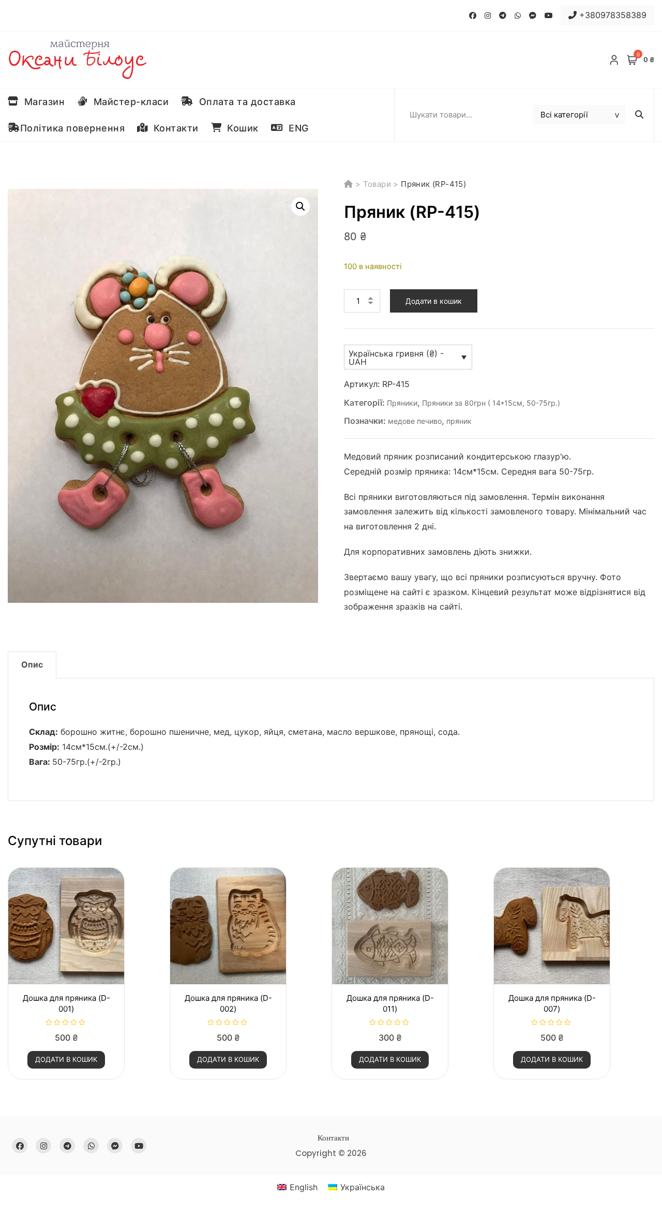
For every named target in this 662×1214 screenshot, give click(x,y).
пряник (459, 421)
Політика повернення (72, 128)
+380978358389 (611, 15)
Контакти (173, 128)
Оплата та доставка (244, 101)
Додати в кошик (433, 301)
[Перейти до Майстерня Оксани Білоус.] (349, 184)
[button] (300, 206)
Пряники (402, 402)
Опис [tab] (32, 664)
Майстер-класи (128, 101)
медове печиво (415, 421)
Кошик (240, 128)
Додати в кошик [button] (66, 1059)
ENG (296, 128)
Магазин (42, 101)
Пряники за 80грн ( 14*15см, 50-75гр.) (491, 402)
